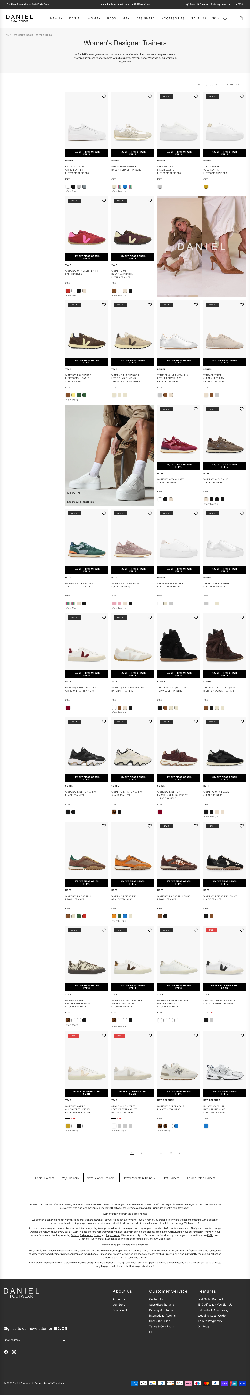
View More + (73, 191)
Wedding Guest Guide (212, 1315)
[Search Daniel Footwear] (205, 18)
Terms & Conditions (161, 1326)
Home (7, 35)
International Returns (162, 1315)
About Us (119, 1299)
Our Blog (203, 1326)
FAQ (152, 1332)
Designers (145, 18)
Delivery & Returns (161, 1310)
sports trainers (111, 1228)
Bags (111, 18)
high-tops (145, 1228)
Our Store (119, 1304)
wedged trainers (38, 1231)
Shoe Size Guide (159, 1321)
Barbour (75, 1235)
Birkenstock (86, 1235)
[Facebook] (6, 1352)
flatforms (168, 1228)
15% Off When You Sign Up (215, 1304)
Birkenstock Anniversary (213, 1310)
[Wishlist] (225, 18)
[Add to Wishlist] (104, 96)
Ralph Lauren (113, 1235)
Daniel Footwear (22, 1383)
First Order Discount (210, 1299)
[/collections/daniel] (201, 246)
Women (94, 18)
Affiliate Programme (210, 1321)
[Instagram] (14, 1352)
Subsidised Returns (161, 1304)
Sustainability (121, 1310)
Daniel (75, 18)
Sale (195, 18)
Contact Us (156, 1299)
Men (126, 18)
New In (56, 18)
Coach (97, 1235)
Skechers (84, 1238)
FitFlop (210, 1235)
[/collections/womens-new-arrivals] (109, 455)
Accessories (173, 18)
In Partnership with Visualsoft (48, 1383)
